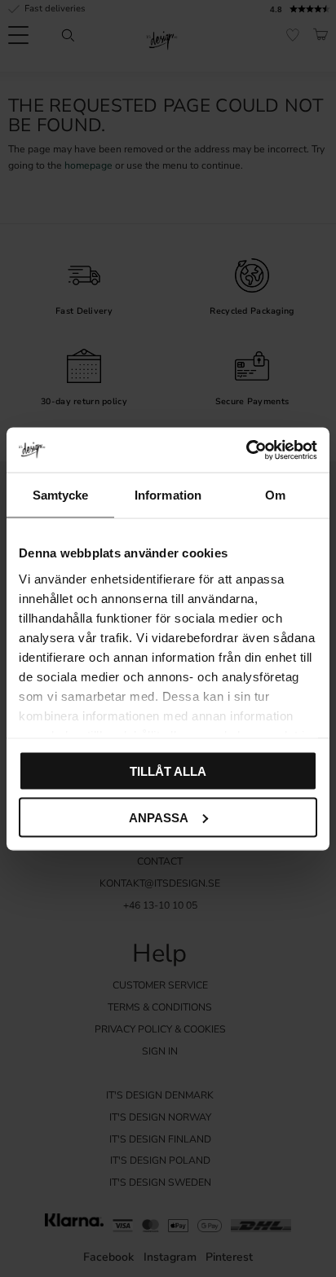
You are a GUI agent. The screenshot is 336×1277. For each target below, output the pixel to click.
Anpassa (158, 817)
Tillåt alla (168, 771)
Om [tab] (275, 495)
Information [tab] (168, 495)
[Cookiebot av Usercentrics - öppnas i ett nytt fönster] (246, 449)
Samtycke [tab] (61, 495)
